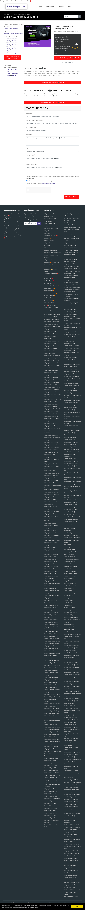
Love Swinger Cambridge (70, 551)
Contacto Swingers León (70, 804)
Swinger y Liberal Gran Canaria (52, 409)
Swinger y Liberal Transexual (51, 421)
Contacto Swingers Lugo (70, 877)
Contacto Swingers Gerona (51, 663)
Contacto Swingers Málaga (71, 397)
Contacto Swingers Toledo (50, 658)
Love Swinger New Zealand (71, 896)
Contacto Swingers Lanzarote (51, 638)
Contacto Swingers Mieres (70, 369)
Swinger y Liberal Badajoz (50, 675)
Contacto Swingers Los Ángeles (52, 689)
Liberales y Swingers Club (50, 250)
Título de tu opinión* (31, 127)
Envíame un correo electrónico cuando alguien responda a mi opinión (47, 181)
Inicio (40, 6)
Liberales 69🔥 (48, 238)
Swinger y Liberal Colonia (50, 497)
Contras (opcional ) (31, 164)
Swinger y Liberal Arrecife (50, 514)
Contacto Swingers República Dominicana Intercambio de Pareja (71, 305)
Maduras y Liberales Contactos (52, 255)
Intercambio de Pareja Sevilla (71, 409)
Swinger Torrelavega (69, 777)
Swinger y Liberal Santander (51, 749)
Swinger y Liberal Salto (50, 423)
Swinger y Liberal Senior (50, 506)
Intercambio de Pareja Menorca (72, 238)
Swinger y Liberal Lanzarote (51, 404)
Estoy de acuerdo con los (41, 183)
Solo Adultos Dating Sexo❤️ (51, 273)
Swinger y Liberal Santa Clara (51, 739)
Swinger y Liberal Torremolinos (52, 326)
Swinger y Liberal (48, 338)
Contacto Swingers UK (69, 887)
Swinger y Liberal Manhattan (51, 533)
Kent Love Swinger (69, 624)
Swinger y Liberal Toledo (50, 655)
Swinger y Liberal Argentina (51, 482)
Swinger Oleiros (68, 660)
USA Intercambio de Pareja (71, 770)
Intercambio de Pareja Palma (71, 449)
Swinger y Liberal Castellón (51, 463)
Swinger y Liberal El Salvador (71, 853)
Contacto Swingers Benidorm (71, 691)
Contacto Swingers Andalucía (71, 393)
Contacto (13, 903)
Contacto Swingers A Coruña (71, 345)
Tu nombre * (29, 113)
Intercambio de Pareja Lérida (71, 789)
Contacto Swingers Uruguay (71, 425)
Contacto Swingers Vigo (50, 588)
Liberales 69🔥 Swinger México (52, 262)
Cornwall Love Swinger (70, 571)
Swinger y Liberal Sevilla (50, 331)
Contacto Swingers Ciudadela (71, 698)
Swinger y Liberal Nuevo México (52, 751)
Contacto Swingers (49, 578)
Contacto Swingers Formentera (52, 660)
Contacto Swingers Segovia (51, 602)
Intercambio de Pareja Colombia (72, 782)
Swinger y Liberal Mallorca (51, 449)
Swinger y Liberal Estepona (51, 358)
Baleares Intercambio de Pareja (72, 227)
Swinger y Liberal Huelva (50, 329)
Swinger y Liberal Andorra (70, 865)
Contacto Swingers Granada (71, 514)
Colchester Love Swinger (70, 566)
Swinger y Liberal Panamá (70, 280)
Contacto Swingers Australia (71, 880)
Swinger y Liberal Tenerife (50, 406)
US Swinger (67, 598)
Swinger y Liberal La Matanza (51, 392)
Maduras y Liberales (49, 240)
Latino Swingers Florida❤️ (51, 235)
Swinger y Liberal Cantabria (51, 746)
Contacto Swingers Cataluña (71, 376)
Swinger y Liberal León (50, 573)
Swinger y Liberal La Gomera (51, 418)
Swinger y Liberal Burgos (50, 571)
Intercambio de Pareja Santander (72, 484)
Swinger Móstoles (48, 504)
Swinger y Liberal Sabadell (71, 851)
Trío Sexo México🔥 (49, 290)
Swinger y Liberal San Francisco (52, 692)
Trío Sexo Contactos (49, 302)
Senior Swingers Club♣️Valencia (52, 316)
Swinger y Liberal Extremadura (52, 665)
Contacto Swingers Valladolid (51, 614)
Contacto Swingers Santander (71, 681)
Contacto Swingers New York (51, 590)
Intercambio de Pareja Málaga (72, 400)
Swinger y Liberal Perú (70, 841)
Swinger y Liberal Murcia (50, 509)
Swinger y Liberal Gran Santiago (52, 394)
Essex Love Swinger (69, 564)
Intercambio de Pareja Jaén (71, 502)
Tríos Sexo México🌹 (49, 283)
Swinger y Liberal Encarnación (52, 727)
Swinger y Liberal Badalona (71, 383)
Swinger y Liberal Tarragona (51, 341)
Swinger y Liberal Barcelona (51, 435)
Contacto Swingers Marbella (71, 402)
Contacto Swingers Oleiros (71, 662)
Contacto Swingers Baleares (71, 645)
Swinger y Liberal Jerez (70, 832)
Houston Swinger (68, 605)
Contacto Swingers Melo (70, 439)
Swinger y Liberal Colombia (71, 784)
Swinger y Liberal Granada (71, 519)
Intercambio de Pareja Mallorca (72, 648)
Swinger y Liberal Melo (70, 437)
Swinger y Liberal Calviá (70, 245)
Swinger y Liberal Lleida (50, 343)
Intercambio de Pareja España (72, 839)
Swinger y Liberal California (51, 593)
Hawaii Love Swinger (69, 588)
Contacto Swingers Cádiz (70, 504)
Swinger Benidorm (68, 688)
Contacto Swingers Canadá (71, 863)
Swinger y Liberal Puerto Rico (71, 266)
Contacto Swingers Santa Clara (52, 741)
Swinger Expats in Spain (70, 583)
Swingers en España (49, 214)
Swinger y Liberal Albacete (51, 622)
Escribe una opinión (13, 53)
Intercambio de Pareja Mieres (71, 371)
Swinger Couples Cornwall (70, 573)
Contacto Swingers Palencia (71, 806)
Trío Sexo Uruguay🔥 (49, 295)
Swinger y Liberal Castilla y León (72, 634)
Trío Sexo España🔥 (49, 300)
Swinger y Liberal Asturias (50, 348)
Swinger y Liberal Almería (50, 333)
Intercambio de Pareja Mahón (71, 655)
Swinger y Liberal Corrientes (51, 382)
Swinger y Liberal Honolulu (71, 860)
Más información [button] (34, 907)
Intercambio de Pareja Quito (71, 719)
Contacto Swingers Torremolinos (72, 451)
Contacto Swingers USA (50, 706)
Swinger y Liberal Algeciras (71, 870)
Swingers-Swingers (49, 243)
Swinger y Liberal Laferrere (51, 480)
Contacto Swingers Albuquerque (52, 801)
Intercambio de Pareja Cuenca (72, 752)
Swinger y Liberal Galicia (50, 561)
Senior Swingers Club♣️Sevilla (52, 314)
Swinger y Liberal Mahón (50, 545)
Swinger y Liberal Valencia (51, 457)
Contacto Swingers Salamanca (52, 583)
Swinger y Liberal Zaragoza (51, 516)
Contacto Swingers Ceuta (50, 687)
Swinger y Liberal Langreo (51, 542)
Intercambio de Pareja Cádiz (71, 507)
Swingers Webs (50, 6)
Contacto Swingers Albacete (51, 624)
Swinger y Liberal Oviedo (50, 440)
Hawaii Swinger (68, 590)
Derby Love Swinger (69, 578)
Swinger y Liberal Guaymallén (51, 389)
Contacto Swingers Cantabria (51, 744)
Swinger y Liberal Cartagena (51, 511)
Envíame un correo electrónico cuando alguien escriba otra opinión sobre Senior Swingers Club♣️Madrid (52, 177)
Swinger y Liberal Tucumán (51, 377)
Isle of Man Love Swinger (70, 612)
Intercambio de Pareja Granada (72, 516)
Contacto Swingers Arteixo (70, 669)
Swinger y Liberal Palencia (51, 576)
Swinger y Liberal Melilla (50, 680)
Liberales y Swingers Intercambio (52, 252)
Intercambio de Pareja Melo (71, 442)
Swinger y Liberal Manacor (51, 554)
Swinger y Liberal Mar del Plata (52, 363)
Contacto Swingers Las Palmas (72, 334)
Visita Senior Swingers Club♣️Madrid (12, 58)
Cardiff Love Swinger (69, 556)
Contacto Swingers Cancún (51, 818)
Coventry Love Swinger (70, 576)
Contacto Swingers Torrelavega (72, 674)
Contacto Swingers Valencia (51, 605)
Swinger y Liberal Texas (50, 810)
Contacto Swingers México (51, 770)
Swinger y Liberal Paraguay (51, 537)
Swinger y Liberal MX (49, 598)
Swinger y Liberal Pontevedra (51, 566)
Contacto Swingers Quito (70, 717)
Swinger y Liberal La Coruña (51, 772)
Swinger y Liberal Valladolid (51, 612)
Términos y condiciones (71, 903)
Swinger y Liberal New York (51, 475)
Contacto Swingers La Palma (71, 844)
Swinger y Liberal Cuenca (50, 646)
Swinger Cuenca (68, 745)
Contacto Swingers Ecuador (71, 250)
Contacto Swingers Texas (50, 813)
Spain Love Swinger (69, 703)
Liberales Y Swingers (49, 216)
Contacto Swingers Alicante (71, 684)
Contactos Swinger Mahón (71, 652)
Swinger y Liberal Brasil (70, 309)
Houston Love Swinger (70, 602)
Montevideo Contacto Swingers (72, 430)
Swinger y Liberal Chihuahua (51, 473)
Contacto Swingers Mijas (70, 533)
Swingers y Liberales (69, 742)
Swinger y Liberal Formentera (51, 447)
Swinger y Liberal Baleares (51, 442)
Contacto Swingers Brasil (70, 311)
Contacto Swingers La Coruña (52, 775)
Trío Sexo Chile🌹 (48, 278)
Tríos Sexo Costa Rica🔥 (50, 293)
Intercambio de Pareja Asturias (72, 364)
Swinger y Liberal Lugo (50, 559)
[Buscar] (79, 16)
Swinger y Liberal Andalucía (71, 390)
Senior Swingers (48, 221)
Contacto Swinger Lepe (70, 724)
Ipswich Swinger (68, 610)
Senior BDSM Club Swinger (51, 307)
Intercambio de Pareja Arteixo (71, 672)
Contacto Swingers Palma (70, 447)
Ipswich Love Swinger (69, 607)
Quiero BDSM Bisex (69, 657)
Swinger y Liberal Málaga (50, 426)
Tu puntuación (30, 148)
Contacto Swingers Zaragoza (71, 855)
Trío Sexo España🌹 (49, 281)
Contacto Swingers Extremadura (52, 667)
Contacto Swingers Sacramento (52, 696)
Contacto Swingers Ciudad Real (52, 643)
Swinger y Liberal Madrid (50, 445)
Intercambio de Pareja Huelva (71, 461)
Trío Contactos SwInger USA (51, 321)
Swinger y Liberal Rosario (50, 372)
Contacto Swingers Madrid (51, 732)
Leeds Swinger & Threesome (71, 631)
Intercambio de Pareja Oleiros (71, 665)
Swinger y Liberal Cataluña (71, 374)
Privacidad (52, 903)
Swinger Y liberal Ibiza (49, 353)
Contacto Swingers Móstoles (51, 734)
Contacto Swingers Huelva (71, 458)
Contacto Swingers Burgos (71, 801)
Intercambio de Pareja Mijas (71, 535)
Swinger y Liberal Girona (50, 346)
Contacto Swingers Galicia (51, 777)
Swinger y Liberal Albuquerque (52, 798)
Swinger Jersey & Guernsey (71, 617)
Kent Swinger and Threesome (71, 627)
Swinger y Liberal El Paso (50, 765)
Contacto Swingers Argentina (71, 754)
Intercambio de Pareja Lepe (71, 727)
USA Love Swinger (68, 600)
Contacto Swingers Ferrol (50, 796)
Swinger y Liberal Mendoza (51, 375)
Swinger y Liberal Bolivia (70, 264)
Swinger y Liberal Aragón (50, 547)
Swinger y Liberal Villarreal (51, 525)
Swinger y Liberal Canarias (51, 413)
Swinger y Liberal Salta (50, 379)
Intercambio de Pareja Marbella (72, 405)
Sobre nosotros (32, 903)
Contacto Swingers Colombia (71, 780)
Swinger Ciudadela (69, 696)
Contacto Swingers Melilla (50, 682)
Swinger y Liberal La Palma (51, 411)
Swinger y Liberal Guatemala (51, 535)
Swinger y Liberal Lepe (70, 722)
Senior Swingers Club (49, 223)
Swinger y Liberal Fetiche (50, 401)
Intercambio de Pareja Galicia (71, 352)
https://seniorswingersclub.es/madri (14, 33)
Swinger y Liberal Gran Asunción (52, 540)
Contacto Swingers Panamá (71, 282)
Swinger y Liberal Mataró (70, 875)
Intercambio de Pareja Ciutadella (72, 700)
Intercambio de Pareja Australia (72, 882)
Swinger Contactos (49, 230)
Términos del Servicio (48, 183)
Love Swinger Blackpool (70, 549)
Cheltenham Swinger (69, 561)
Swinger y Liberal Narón (70, 355)
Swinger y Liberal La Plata (50, 384)
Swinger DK (67, 622)
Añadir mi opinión (71, 196)
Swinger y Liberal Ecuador (70, 247)
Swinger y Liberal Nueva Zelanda (72, 889)
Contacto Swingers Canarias (71, 667)
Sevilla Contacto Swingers (70, 407)
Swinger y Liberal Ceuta (50, 684)
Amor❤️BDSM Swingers (50, 305)
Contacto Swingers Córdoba (71, 509)
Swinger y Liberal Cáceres (51, 670)
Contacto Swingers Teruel (50, 791)
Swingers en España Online (51, 228)
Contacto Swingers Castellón (51, 631)
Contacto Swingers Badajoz (51, 677)
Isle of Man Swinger (69, 614)
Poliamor (46, 247)
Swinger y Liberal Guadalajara (52, 650)
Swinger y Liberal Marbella (51, 324)
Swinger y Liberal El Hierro (51, 416)
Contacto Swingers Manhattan (52, 703)
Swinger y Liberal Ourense (51, 564)
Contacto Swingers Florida (51, 758)
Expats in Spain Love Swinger (71, 585)
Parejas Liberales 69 (49, 226)
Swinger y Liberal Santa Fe (51, 367)
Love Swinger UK (68, 547)
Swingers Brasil (68, 868)
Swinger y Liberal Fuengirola (51, 360)
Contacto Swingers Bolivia (70, 257)
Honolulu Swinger (68, 595)
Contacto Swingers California (51, 595)
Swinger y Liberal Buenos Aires (52, 365)
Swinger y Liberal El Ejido (70, 829)
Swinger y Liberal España (70, 834)
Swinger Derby (67, 581)
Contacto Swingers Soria (50, 610)
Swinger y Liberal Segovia (50, 600)
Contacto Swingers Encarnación (52, 729)
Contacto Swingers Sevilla (70, 521)
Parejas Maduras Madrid (20, 14)
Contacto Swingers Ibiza (50, 736)
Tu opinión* (29, 134)
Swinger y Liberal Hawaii (70, 858)
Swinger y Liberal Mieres (70, 366)
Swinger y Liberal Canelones (51, 494)
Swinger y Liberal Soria (50, 607)
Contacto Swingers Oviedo (51, 633)
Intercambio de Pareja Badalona (72, 388)
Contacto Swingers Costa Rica (72, 287)
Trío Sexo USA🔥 (48, 298)
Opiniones (61, 6)
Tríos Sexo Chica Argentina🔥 (51, 285)
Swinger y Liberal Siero (50, 523)
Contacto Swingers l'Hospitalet (72, 794)
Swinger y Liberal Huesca (50, 556)
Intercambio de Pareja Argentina (72, 757)
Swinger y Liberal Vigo (49, 585)
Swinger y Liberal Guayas (70, 705)
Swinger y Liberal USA (49, 478)
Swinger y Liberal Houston (51, 803)
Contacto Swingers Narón (70, 357)
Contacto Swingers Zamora (51, 619)
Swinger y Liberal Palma (70, 444)
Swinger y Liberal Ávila (50, 568)
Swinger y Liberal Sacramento (52, 694)
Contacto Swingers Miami (50, 763)
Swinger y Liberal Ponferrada (71, 824)
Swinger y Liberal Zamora (50, 617)
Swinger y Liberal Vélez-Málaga (52, 501)
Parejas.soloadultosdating (50, 218)
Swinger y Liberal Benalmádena (52, 355)
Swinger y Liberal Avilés (50, 470)
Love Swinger (67, 544)
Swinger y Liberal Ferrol (50, 793)
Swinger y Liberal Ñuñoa (50, 396)
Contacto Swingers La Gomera (72, 813)
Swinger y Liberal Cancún (50, 815)
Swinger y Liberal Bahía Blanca (52, 387)
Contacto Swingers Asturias (51, 636)
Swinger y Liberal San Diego (51, 708)
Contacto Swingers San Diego (51, 711)
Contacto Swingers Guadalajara (52, 653)
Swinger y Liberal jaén (49, 454)
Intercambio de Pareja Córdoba (72, 512)
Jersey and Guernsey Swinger (72, 619)
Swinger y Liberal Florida (50, 808)
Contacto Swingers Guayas (71, 708)
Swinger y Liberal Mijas (50, 499)
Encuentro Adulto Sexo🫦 (50, 276)
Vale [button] (77, 906)
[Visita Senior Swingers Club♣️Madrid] (37, 36)
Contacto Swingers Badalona (71, 385)
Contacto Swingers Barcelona (71, 787)
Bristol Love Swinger (69, 568)
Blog (69, 6)
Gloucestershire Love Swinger (71, 559)
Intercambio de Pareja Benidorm (72, 693)
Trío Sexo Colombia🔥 (50, 288)
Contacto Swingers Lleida (70, 792)
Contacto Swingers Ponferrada (72, 827)
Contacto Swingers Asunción (51, 713)
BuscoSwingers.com (16, 6)
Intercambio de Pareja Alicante (72, 686)
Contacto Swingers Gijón (50, 724)
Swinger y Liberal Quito (70, 715)
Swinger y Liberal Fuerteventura (52, 399)
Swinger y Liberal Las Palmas (71, 332)
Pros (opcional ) (30, 155)
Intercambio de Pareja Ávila (71, 799)
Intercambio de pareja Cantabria (72, 481)
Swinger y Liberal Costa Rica (71, 284)
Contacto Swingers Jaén (70, 499)
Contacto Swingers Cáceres (51, 672)
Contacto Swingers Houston (51, 805)
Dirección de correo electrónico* (35, 120)
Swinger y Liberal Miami (50, 760)
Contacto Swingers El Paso (51, 768)
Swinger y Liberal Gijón (50, 350)
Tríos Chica (47, 245)
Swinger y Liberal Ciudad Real (52, 641)
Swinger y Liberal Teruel (50, 788)
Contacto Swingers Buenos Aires (72, 759)
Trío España (47, 257)
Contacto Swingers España (71, 836)
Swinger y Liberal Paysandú (51, 528)
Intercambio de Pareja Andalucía (72, 395)
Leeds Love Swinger (69, 629)
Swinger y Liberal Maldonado (51, 489)
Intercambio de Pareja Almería (72, 466)
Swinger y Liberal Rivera (50, 530)
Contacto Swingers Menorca (71, 650)
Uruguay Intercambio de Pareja (72, 428)
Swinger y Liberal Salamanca (51, 581)
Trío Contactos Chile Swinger (51, 319)
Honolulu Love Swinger (70, 593)
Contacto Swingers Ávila (70, 797)
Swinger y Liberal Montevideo (51, 492)
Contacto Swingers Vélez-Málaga (72, 537)
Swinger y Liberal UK (69, 885)
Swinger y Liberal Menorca (51, 452)
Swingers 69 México (49, 260)
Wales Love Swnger (69, 554)
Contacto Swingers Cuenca (51, 648)
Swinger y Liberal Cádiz (50, 336)
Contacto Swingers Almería (71, 463)
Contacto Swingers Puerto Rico (72, 268)
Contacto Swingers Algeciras (71, 872)
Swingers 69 (47, 233)
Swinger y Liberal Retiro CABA (52, 428)
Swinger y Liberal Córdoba (51, 370)
